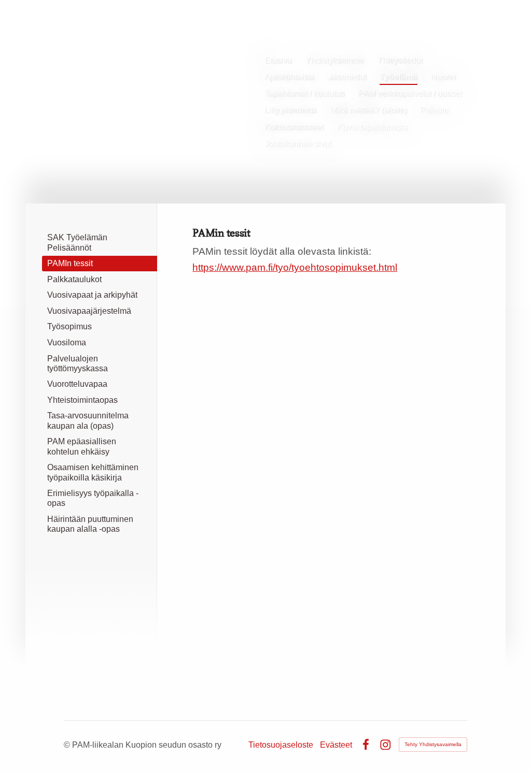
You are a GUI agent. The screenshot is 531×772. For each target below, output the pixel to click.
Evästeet (336, 744)
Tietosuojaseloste (280, 744)
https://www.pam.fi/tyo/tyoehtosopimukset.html (294, 267)
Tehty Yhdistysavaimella (433, 744)
